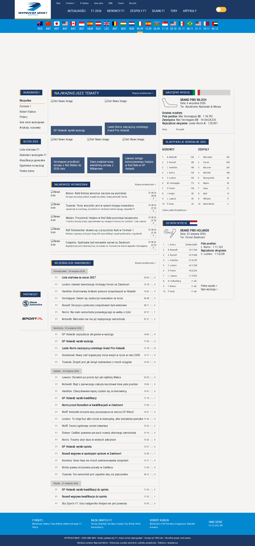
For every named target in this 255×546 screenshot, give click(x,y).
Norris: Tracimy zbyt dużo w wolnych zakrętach (89, 439)
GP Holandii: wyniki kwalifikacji (79, 398)
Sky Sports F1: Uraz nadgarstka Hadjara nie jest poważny (94, 503)
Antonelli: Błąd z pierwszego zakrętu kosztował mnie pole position (100, 384)
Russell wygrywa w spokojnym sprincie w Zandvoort (91, 453)
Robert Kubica (28, 111)
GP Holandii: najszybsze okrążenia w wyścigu (88, 334)
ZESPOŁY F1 (138, 11)
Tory (126, 524)
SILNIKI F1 (158, 11)
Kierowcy (111, 524)
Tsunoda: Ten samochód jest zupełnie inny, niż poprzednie (95, 474)
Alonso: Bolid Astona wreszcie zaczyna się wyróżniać (96, 193)
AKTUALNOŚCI (76, 11)
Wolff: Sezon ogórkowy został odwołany (85, 425)
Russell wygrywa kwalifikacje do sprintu (84, 496)
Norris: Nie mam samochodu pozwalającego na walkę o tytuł (96, 312)
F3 (213, 525)
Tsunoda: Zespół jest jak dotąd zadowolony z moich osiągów (97, 362)
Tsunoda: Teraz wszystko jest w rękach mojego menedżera (100, 205)
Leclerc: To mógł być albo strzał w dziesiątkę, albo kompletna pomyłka (102, 419)
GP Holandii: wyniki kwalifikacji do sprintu (85, 489)
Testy (52, 524)
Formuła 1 (25, 106)
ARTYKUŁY (190, 11)
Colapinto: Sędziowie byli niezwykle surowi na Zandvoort (98, 242)
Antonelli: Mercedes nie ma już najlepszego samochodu (93, 319)
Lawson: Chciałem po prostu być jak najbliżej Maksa (91, 377)
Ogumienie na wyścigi (32, 165)
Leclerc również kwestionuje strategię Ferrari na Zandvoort (96, 284)
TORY (174, 11)
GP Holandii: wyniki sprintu (77, 446)
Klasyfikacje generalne (32, 160)
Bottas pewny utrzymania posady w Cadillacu (87, 467)
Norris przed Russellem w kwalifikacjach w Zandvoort (92, 405)
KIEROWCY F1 (116, 11)
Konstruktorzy (97, 527)
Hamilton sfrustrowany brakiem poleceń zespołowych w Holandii (98, 291)
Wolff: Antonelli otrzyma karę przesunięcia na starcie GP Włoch (98, 412)
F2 (210, 525)
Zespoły (119, 524)
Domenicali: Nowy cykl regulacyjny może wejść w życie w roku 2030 (101, 355)
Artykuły (59, 524)
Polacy (23, 117)
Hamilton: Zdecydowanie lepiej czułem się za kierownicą (94, 391)
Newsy (46, 524)
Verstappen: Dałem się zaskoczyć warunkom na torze (92, 298)
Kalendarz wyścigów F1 (33, 155)
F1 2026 (96, 11)
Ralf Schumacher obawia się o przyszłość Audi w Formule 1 (100, 230)
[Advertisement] (127, 60)
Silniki (138, 524)
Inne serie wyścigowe (32, 122)
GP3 (221, 525)
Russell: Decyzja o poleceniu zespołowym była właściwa (94, 305)
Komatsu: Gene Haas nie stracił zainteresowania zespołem (95, 460)
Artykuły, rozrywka (30, 127)
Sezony (94, 524)
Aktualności (37, 524)
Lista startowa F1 (29, 149)
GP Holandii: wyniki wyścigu (77, 341)
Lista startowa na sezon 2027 (79, 277)
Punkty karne (27, 171)
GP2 (216, 525)
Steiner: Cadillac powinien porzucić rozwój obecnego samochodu (99, 432)
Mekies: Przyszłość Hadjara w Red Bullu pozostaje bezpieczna (102, 218)
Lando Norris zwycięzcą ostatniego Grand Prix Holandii (93, 348)
